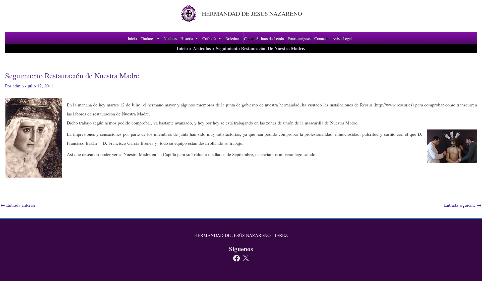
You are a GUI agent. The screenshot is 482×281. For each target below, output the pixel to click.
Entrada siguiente (462, 205)
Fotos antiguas (299, 38)
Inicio (132, 38)
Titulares (147, 38)
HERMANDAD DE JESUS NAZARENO (252, 14)
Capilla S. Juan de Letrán (264, 38)
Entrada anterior (18, 205)
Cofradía (209, 38)
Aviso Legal (342, 38)
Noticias (170, 38)
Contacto (321, 38)
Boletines (232, 38)
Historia (186, 38)
